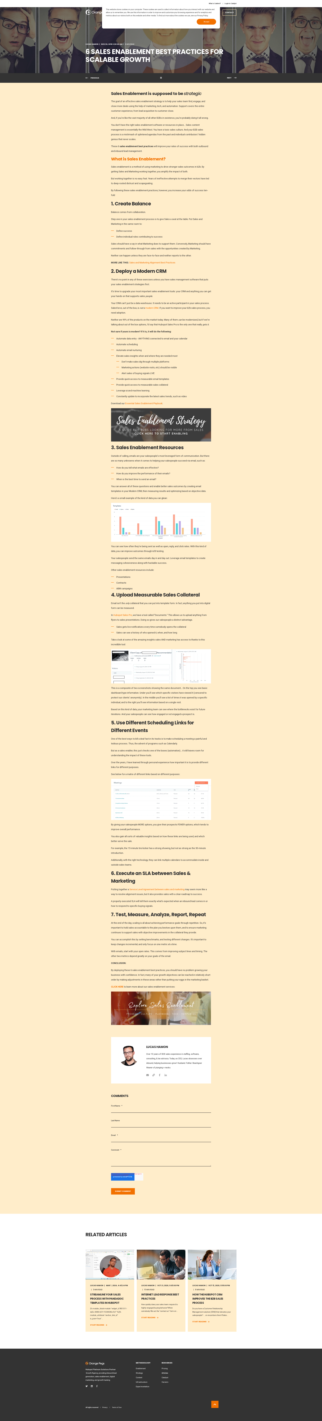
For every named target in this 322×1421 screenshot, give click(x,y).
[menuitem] (215, 3)
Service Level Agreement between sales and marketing (156, 889)
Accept (206, 22)
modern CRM (151, 308)
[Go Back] (161, 78)
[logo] (95, 1363)
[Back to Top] (214, 1404)
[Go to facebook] (160, 1075)
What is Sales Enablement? (138, 159)
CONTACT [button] (229, 12)
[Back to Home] (98, 12)
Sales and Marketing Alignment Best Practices (152, 262)
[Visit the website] (154, 1075)
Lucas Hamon (92, 44)
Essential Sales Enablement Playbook (143, 403)
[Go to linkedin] (165, 1075)
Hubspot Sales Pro (122, 615)
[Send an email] (148, 1075)
